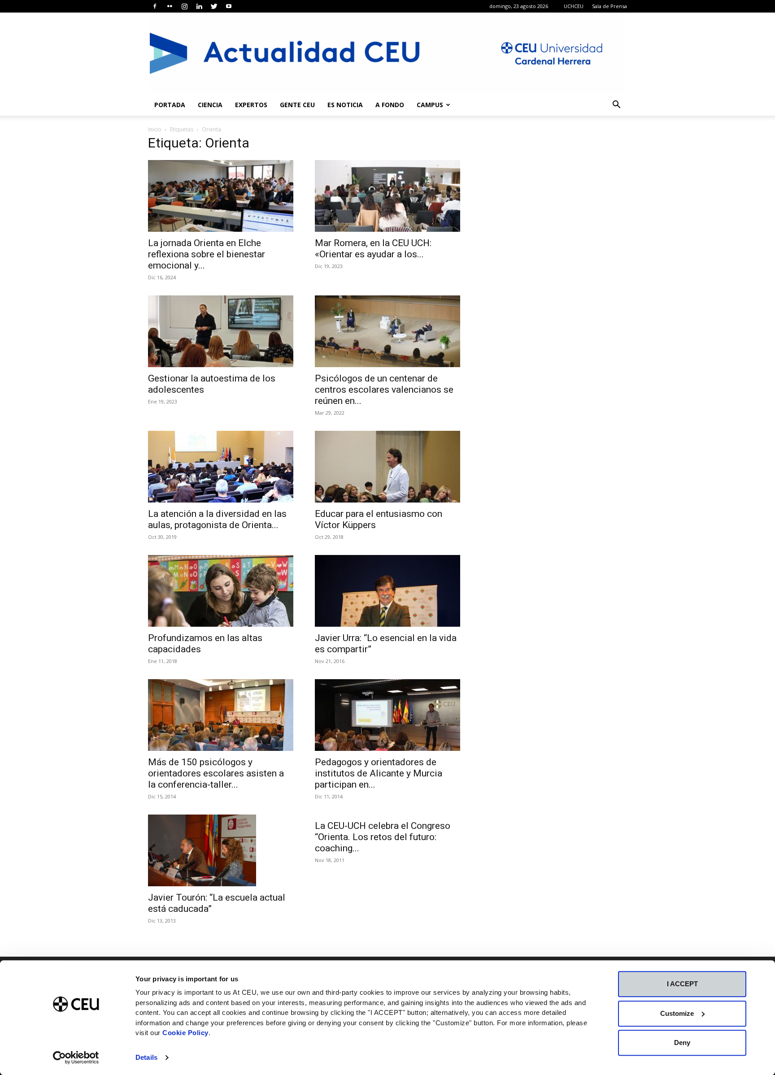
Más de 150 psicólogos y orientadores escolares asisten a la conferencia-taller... (216, 773)
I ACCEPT (682, 984)
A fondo (389, 104)
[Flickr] (169, 6)
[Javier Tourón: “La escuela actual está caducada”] (220, 850)
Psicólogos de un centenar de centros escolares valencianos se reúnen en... (384, 389)
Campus (430, 104)
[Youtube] (228, 6)
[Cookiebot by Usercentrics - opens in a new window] (76, 1057)
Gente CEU (297, 104)
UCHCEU (573, 6)
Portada (169, 104)
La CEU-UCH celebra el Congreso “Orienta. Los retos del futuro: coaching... (382, 837)
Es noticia (345, 104)
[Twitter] (214, 6)
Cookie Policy (185, 1032)
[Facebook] (154, 6)
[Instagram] (184, 6)
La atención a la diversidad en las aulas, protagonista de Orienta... (217, 519)
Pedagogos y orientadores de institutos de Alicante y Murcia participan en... (378, 773)
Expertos (251, 104)
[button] (616, 105)
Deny (682, 1042)
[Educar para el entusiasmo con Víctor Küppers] (387, 467)
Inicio (154, 129)
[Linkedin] (199, 6)
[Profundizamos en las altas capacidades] (220, 591)
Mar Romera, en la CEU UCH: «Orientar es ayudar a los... (373, 249)
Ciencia (210, 104)
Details (146, 1057)
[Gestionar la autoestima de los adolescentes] (220, 331)
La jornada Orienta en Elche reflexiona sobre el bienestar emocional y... (206, 254)
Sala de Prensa (609, 6)
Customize (677, 1013)
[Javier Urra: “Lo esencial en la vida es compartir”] (387, 591)
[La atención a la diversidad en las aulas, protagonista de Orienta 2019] (220, 467)
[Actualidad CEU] (387, 53)
